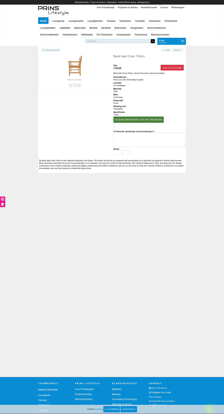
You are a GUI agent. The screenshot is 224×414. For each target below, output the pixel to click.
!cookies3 (112, 409)
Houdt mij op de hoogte (172, 67)
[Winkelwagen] (182, 41)
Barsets (93, 27)
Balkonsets (80, 27)
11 (81, 79)
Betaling (116, 394)
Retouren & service (122, 404)
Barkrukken (120, 27)
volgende (176, 50)
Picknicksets (170, 20)
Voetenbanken (69, 34)
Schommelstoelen (49, 34)
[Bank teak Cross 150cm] (75, 66)
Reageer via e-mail (161, 392)
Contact (164, 7)
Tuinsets (111, 20)
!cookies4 (129, 409)
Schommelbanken (156, 27)
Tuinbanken (155, 20)
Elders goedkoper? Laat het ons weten (138, 119)
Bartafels (106, 27)
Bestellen (117, 389)
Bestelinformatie (149, 7)
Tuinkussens (140, 34)
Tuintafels (140, 20)
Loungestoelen (76, 20)
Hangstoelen (136, 27)
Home (43, 20)
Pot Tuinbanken (105, 34)
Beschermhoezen (160, 34)
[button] (70, 85)
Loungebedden (48, 27)
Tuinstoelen (125, 20)
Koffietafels (87, 34)
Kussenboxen (124, 34)
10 (80, 79)
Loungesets (58, 20)
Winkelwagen (177, 7)
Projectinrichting (83, 394)
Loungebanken (95, 20)
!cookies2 (98, 409)
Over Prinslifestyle (106, 7)
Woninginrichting (83, 399)
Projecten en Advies (128, 7)
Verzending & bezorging (124, 399)
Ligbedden (65, 27)
